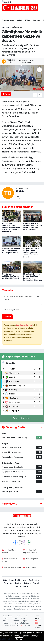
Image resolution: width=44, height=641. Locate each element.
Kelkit (19, 20)
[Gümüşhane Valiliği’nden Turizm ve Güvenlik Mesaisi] (11, 267)
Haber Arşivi (31, 567)
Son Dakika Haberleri (12, 567)
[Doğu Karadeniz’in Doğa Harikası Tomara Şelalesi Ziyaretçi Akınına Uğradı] (32, 241)
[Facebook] (15, 542)
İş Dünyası (27, 583)
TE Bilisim (20, 191)
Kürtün (36, 20)
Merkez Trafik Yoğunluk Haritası (30, 551)
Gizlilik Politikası (22, 623)
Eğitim (18, 583)
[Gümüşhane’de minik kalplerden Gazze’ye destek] (22, 78)
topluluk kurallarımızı (24, 325)
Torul (6, 583)
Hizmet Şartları (11, 625)
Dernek (36, 583)
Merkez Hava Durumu (9, 551)
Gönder (7, 317)
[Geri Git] (6, 2)
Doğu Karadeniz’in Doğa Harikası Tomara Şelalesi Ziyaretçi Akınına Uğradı (31, 253)
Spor (12, 583)
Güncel (18, 586)
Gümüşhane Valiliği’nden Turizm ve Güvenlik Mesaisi (10, 276)
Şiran (37, 580)
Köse (27, 20)
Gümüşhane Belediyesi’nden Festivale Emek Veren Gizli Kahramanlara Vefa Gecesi (11, 227)
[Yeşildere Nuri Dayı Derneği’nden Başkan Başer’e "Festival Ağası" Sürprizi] (32, 216)
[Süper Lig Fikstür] (41, 427)
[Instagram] (24, 542)
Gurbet (26, 586)
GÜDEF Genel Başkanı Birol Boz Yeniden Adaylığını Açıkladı (11, 251)
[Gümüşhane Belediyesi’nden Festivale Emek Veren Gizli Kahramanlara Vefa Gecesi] (11, 216)
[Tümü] (41, 504)
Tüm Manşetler (32, 559)
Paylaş (7, 94)
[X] (20, 542)
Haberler (5, 27)
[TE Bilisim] (8, 193)
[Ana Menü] (3, 14)
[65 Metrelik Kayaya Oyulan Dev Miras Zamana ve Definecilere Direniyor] (32, 267)
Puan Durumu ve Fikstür (9, 560)
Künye (27, 625)
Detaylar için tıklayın (22, 418)
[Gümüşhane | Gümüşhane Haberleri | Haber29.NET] (20, 8)
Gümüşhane (8, 20)
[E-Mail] (18, 197)
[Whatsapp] (29, 542)
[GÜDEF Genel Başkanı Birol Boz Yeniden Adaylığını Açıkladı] (11, 241)
